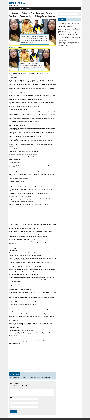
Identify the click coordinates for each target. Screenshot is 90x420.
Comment (12, 388)
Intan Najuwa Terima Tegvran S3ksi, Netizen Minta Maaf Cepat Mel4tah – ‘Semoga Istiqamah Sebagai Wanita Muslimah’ (69, 39)
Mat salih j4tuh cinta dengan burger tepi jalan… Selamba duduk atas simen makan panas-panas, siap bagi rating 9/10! (68, 43)
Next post (37, 369)
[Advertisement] (32, 214)
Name (11, 397)
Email (11, 401)
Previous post (29, 369)
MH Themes (22, 418)
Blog (15, 8)
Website (12, 405)
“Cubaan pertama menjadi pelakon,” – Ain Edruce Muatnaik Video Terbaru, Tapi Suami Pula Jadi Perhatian (69, 34)
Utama (11, 8)
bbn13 (14, 47)
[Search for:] (68, 13)
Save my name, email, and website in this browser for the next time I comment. (28, 409)
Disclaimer (28, 8)
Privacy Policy (21, 8)
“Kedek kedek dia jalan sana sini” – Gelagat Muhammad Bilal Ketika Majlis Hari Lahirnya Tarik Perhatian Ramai (69, 29)
